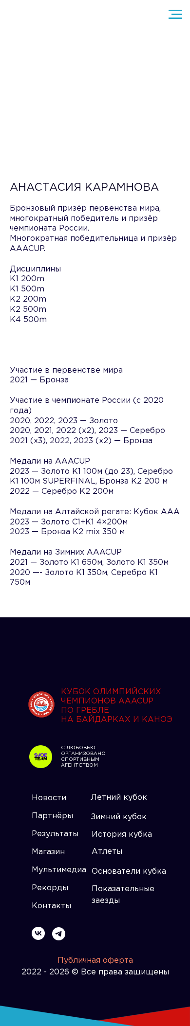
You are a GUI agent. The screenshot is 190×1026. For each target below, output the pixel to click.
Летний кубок (119, 797)
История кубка (122, 834)
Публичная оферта (95, 960)
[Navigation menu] (175, 14)
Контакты (51, 906)
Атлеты (107, 851)
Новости (49, 798)
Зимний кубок (119, 817)
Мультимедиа (59, 870)
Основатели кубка (129, 871)
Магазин (48, 852)
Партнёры (52, 816)
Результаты (55, 834)
